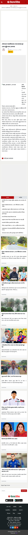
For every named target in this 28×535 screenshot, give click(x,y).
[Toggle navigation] (26, 2)
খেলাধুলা (19, 513)
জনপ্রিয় (20, 197)
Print (11, 51)
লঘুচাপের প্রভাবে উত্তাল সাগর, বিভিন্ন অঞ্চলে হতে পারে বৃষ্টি (13, 219)
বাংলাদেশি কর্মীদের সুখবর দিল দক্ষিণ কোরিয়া (10, 222)
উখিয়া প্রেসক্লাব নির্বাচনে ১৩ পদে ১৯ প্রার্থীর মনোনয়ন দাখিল (13, 225)
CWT (16, 533)
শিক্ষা (14, 513)
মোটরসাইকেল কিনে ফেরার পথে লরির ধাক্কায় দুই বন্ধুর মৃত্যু (13, 345)
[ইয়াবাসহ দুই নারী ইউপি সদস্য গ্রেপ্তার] (14, 429)
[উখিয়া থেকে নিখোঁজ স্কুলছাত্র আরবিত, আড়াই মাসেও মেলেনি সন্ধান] (14, 398)
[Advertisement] (14, 25)
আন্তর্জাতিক (8, 510)
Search (24, 490)
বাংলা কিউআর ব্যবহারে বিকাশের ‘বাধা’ (9, 216)
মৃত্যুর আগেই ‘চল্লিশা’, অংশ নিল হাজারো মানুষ (11, 376)
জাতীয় (20, 506)
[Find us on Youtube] (17, 527)
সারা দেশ (15, 6)
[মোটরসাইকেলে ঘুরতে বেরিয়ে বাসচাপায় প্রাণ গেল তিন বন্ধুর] (14, 273)
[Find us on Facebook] (11, 527)
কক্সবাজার (14, 510)
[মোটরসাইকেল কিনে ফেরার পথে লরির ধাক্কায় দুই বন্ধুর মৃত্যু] (14, 335)
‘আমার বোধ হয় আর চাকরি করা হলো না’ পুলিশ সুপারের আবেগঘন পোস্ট (13, 470)
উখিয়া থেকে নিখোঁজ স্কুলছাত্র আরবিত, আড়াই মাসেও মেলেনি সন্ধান (13, 408)
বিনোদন (8, 513)
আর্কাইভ (14, 506)
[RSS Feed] (15, 527)
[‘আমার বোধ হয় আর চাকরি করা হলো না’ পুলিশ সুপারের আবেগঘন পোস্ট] (14, 460)
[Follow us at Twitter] (13, 527)
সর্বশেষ (7, 197)
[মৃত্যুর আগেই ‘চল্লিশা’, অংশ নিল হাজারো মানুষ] (14, 367)
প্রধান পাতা (8, 506)
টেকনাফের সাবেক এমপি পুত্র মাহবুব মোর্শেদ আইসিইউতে (12, 232)
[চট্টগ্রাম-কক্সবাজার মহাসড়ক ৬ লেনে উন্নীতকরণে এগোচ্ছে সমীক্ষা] (14, 243)
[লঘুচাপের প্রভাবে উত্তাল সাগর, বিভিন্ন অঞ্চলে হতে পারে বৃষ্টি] (14, 304)
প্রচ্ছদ (11, 6)
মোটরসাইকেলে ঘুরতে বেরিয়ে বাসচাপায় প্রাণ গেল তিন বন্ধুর (13, 209)
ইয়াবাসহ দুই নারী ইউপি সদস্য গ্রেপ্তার (9, 438)
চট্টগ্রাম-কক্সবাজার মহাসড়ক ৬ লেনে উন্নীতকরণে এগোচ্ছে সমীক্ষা (14, 252)
